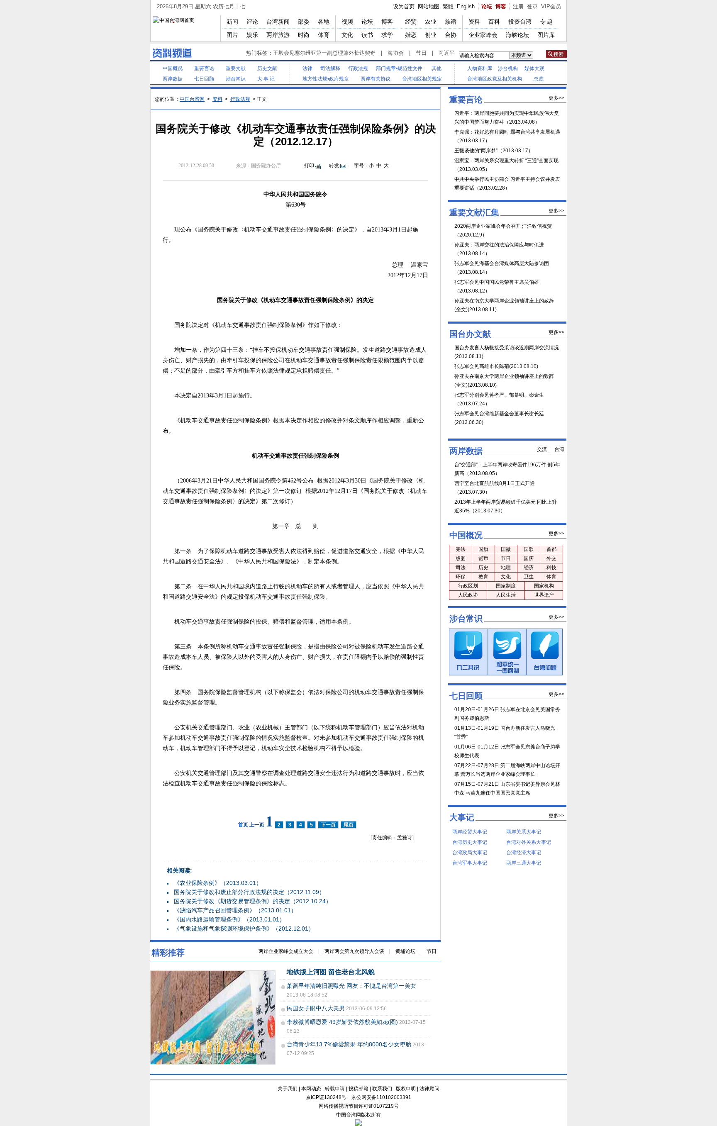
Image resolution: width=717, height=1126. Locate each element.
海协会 (396, 53)
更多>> (556, 98)
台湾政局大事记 (469, 852)
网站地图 (428, 6)
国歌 (529, 549)
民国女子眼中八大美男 (316, 1008)
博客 (500, 6)
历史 (483, 567)
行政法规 (358, 68)
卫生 (529, 577)
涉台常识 (236, 79)
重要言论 (204, 68)
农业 (431, 21)
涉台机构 (508, 68)
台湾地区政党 (482, 79)
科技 (551, 567)
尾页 (349, 825)
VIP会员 (551, 6)
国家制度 (506, 586)
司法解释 (330, 68)
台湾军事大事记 (469, 863)
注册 (518, 6)
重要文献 (236, 68)
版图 (461, 558)
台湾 (559, 449)
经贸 (411, 21)
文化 (347, 35)
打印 (309, 165)
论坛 (486, 6)
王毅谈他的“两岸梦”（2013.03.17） (493, 151)
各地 (323, 21)
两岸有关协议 (375, 79)
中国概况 (173, 68)
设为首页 (404, 6)
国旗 (483, 549)
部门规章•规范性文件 (399, 68)
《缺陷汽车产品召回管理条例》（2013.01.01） (235, 910)
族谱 (450, 21)
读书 (367, 35)
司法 (461, 567)
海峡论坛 (517, 35)
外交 (551, 558)
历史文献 (267, 68)
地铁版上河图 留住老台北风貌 (331, 971)
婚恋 (411, 35)
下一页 (328, 825)
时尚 (304, 35)
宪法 (461, 549)
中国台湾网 (192, 99)
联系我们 (382, 1089)
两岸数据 (173, 79)
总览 (539, 79)
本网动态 (311, 1089)
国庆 (529, 558)
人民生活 (506, 595)
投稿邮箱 (358, 1089)
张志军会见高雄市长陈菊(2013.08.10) (496, 366)
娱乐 (252, 35)
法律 (307, 68)
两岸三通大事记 (523, 863)
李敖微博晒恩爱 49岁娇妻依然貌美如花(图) (342, 1022)
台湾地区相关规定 (422, 79)
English (466, 6)
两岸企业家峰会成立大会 (286, 951)
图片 (232, 35)
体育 (323, 35)
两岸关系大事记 (523, 832)
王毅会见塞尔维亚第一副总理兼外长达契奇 (324, 53)
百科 (494, 21)
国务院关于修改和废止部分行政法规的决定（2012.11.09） (249, 892)
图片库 (546, 35)
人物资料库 (479, 68)
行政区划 (468, 586)
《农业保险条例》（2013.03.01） (218, 883)
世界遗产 (544, 595)
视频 (347, 21)
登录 (532, 6)
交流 (542, 449)
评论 (252, 21)
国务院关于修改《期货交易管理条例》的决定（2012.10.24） (253, 901)
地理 (506, 567)
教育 (483, 577)
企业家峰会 (483, 35)
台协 (450, 35)
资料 (474, 21)
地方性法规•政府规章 (325, 79)
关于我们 (288, 1089)
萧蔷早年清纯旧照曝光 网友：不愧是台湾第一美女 (351, 985)
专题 (547, 21)
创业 (431, 35)
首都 (551, 549)
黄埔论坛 (405, 951)
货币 (483, 558)
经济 (529, 567)
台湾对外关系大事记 (528, 842)
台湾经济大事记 (523, 852)
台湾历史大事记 (469, 842)
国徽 (506, 549)
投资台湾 (520, 21)
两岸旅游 (278, 35)
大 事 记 (266, 79)
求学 (387, 35)
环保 (461, 577)
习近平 (447, 53)
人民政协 (468, 595)
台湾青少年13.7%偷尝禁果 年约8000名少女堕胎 (349, 1044)
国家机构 (544, 586)
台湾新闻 (278, 21)
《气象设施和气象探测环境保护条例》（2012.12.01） (244, 928)
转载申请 (335, 1089)
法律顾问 (429, 1089)
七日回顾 (204, 79)
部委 (304, 21)
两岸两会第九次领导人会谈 (354, 951)
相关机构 (512, 79)
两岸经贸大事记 (469, 832)
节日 (421, 53)
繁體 (448, 6)
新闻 (232, 21)
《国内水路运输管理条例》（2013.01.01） (229, 919)
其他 (436, 68)
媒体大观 (534, 68)
